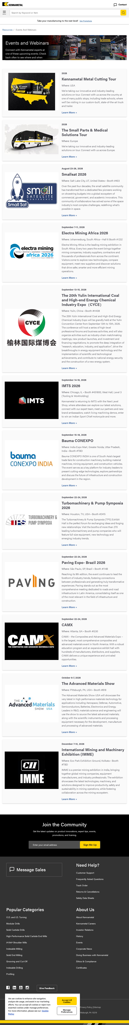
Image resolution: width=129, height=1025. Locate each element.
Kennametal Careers (86, 923)
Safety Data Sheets (85, 897)
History (79, 936)
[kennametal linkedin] (14, 988)
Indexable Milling (14, 948)
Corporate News (84, 948)
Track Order (82, 885)
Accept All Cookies (67, 1001)
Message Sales (31, 869)
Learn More (69, 112)
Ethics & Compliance (86, 961)
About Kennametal (85, 917)
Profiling (10, 973)
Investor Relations (84, 929)
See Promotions (86, 21)
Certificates (81, 967)
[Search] (123, 12)
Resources (7, 29)
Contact (122, 4)
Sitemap (97, 1007)
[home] (11, 5)
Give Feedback (47, 988)
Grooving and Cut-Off (16, 961)
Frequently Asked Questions (90, 879)
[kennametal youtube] (20, 988)
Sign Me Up (90, 844)
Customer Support (85, 872)
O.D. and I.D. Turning (16, 917)
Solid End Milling (14, 955)
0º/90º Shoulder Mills (16, 942)
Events (79, 942)
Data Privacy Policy (84, 1007)
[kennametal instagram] (27, 988)
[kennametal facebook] (8, 988)
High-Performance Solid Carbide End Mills (26, 936)
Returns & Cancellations (87, 891)
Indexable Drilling (14, 967)
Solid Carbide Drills (15, 929)
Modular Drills (13, 923)
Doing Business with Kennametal (92, 955)
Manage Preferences (67, 1010)
